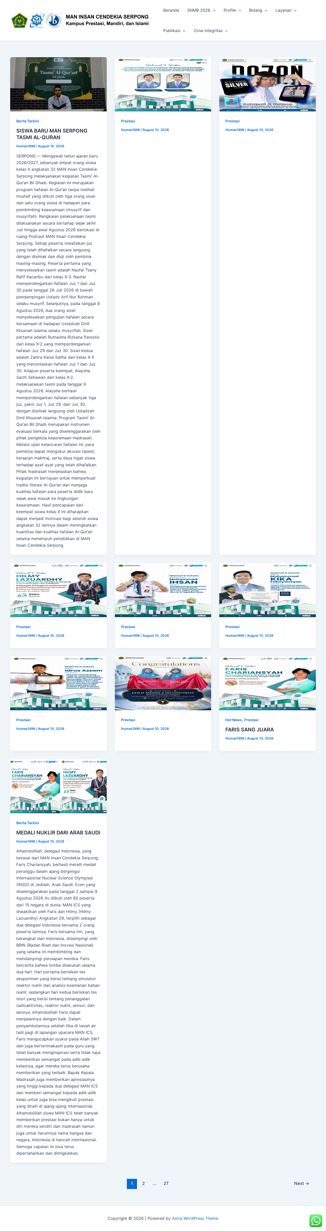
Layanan (284, 10)
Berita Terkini (27, 121)
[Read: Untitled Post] (163, 84)
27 (166, 1183)
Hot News (233, 720)
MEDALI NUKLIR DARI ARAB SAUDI (58, 833)
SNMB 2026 (198, 10)
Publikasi (171, 30)
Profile (230, 10)
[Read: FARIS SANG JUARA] (267, 683)
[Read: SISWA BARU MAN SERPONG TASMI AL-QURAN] (58, 84)
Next (301, 1183)
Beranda (171, 10)
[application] (212, 10)
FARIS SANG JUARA (249, 730)
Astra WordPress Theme (195, 1218)
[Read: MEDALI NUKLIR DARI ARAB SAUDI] (58, 786)
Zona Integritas (208, 30)
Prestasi (128, 121)
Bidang (255, 10)
